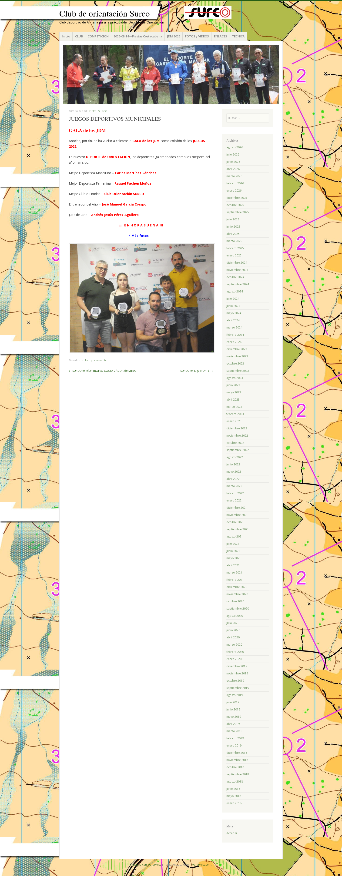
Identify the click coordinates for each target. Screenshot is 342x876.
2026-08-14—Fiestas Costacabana (138, 36)
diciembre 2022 (236, 428)
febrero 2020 (235, 652)
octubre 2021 (235, 522)
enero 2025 (233, 255)
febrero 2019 (235, 738)
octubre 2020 (235, 601)
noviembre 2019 (237, 673)
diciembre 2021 (236, 508)
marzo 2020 (234, 645)
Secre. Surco (97, 111)
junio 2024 (233, 306)
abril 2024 (233, 320)
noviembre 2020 (237, 594)
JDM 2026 (173, 36)
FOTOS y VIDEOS (197, 36)
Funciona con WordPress (145, 864)
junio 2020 (233, 630)
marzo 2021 (234, 572)
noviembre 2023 (237, 356)
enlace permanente (94, 360)
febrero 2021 (235, 580)
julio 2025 (232, 219)
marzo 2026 (234, 176)
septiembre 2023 (237, 371)
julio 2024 (232, 299)
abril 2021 (233, 565)
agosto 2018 (234, 781)
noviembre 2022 (237, 436)
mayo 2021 (233, 558)
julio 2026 (232, 154)
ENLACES (220, 36)
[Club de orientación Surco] (171, 74)
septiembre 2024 (237, 284)
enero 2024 (233, 342)
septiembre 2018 (237, 774)
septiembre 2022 (237, 450)
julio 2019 (232, 702)
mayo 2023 (233, 392)
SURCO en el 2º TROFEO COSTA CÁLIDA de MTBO (103, 371)
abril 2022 (233, 479)
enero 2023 (233, 421)
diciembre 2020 (236, 587)
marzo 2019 (234, 731)
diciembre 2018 (236, 753)
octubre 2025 (235, 205)
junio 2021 (233, 551)
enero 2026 (233, 190)
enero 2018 (233, 803)
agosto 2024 (234, 291)
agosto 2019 (234, 695)
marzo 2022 (234, 486)
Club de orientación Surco (104, 13)
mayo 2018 (233, 796)
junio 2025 (233, 227)
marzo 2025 (234, 241)
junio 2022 (233, 464)
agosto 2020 (234, 616)
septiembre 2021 (237, 529)
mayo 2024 (233, 313)
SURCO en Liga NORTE (196, 371)
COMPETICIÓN (98, 36)
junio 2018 (233, 789)
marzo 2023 (234, 407)
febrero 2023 (235, 414)
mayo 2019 (233, 717)
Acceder (231, 833)
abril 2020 (233, 637)
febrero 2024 (235, 335)
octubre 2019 (235, 681)
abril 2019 (233, 724)
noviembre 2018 (237, 760)
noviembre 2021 (237, 515)
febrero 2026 (235, 183)
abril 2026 (233, 169)
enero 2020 (233, 659)
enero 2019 (233, 745)
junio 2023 (233, 385)
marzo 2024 (234, 327)
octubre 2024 (235, 277)
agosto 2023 (234, 378)
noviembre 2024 (237, 270)
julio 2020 (232, 623)
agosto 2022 (234, 457)
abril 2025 (233, 234)
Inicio (66, 36)
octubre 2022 (235, 443)
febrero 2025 (235, 248)
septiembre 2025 (237, 212)
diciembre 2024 (236, 263)
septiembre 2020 (237, 609)
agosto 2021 (234, 536)
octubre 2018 (235, 767)
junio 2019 (233, 709)
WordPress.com (201, 864)
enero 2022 (233, 500)
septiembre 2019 (237, 688)
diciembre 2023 (236, 349)
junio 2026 (233, 162)
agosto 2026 (234, 147)
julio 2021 (232, 544)
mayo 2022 (233, 472)
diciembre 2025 (236, 198)
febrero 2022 (235, 493)
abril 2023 (233, 400)
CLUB (79, 36)
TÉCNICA (238, 36)
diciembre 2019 (236, 666)
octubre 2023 (235, 363)
